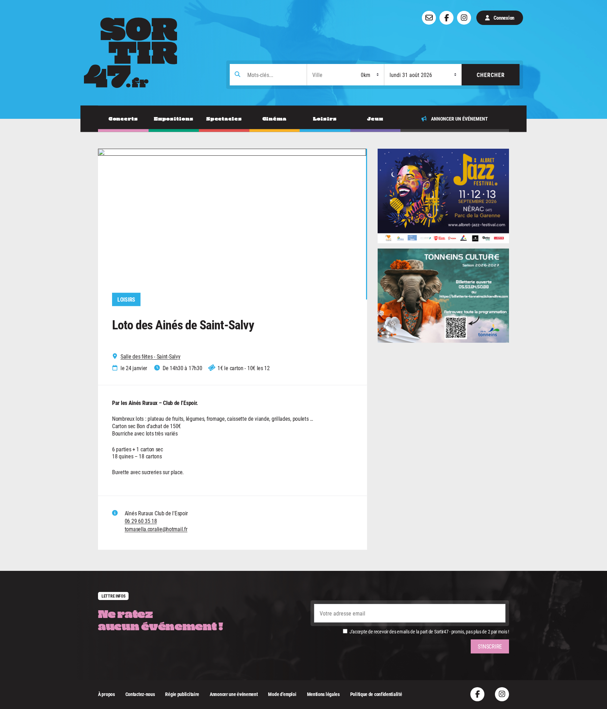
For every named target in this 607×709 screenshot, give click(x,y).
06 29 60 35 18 (141, 520)
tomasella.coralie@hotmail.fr (156, 529)
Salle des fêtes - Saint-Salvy (150, 356)
